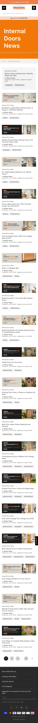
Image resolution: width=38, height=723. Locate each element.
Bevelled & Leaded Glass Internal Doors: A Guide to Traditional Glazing (17, 109)
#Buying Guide (7, 556)
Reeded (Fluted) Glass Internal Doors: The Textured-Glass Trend (17, 141)
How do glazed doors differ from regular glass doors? (17, 237)
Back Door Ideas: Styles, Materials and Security (16, 425)
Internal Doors (21, 716)
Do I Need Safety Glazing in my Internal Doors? (16, 173)
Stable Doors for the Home (12, 362)
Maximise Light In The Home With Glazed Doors (17, 299)
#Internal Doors (19, 85)
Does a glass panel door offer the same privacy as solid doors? (16, 205)
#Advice (5, 214)
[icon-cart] (34, 8)
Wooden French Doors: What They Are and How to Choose (17, 610)
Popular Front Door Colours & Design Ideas (18, 488)
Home (3, 61)
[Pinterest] (16, 707)
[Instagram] (21, 707)
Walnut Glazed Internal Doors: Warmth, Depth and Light (19, 74)
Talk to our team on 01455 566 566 (19, 2)
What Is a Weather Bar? (10, 268)
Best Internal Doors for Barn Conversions (17, 549)
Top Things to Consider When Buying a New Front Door (18, 642)
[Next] (32, 658)
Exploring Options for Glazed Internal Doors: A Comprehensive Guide (18, 331)
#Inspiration (9, 85)
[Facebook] (11, 707)
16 (26, 658)
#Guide (5, 118)
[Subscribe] (33, 697)
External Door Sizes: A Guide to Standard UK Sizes (18, 393)
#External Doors (7, 276)
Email (4, 697)
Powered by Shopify (19, 719)
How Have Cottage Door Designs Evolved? (18, 519)
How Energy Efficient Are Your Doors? (16, 579)
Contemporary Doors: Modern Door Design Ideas (18, 457)
